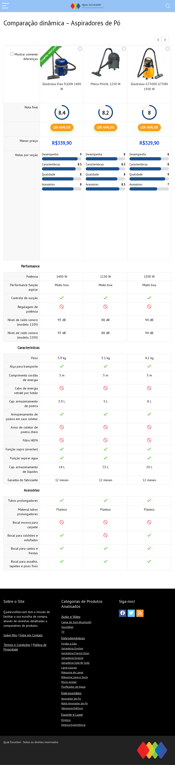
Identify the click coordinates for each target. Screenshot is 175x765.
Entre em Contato (31, 635)
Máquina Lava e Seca (74, 677)
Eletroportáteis (71, 693)
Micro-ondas (69, 682)
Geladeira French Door (75, 653)
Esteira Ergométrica (73, 724)
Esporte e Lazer (72, 715)
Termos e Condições (16, 645)
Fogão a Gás (69, 643)
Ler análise (62, 127)
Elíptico (66, 720)
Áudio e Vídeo (70, 617)
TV (62, 631)
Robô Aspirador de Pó (74, 703)
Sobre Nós (10, 635)
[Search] (167, 6)
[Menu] (5, 6)
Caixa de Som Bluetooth (76, 622)
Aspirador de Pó (71, 698)
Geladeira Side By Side (75, 662)
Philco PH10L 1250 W (106, 84)
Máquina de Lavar (72, 672)
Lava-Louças (69, 667)
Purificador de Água (73, 686)
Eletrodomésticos (73, 638)
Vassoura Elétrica (72, 708)
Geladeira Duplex (72, 648)
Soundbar (67, 627)
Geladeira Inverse (72, 658)
